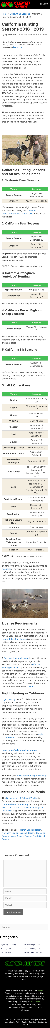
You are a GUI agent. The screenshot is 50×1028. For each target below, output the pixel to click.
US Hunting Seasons (20, 14)
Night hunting (8, 699)
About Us (25, 1024)
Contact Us (42, 1022)
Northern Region (10, 833)
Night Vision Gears (8, 945)
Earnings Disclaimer (29, 1022)
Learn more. (18, 47)
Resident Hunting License (16, 658)
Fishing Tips (6, 952)
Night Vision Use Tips (33, 952)
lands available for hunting (15, 804)
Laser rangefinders (11, 750)
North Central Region (30, 830)
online (30, 686)
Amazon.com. (37, 1001)
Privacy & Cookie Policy (11, 1022)
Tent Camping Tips (32, 948)
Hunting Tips (6, 948)
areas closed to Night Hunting (31, 775)
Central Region (27, 833)
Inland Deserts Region (21, 836)
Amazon (41, 990)
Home (5, 14)
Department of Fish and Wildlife (22, 798)
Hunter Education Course (14, 639)
